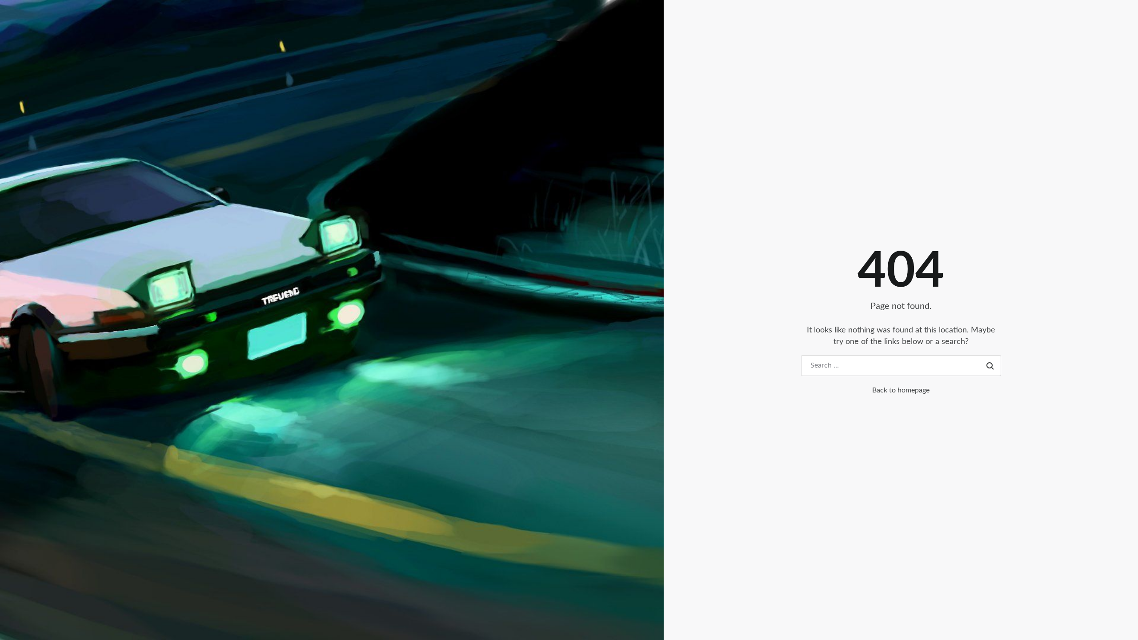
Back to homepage (901, 390)
